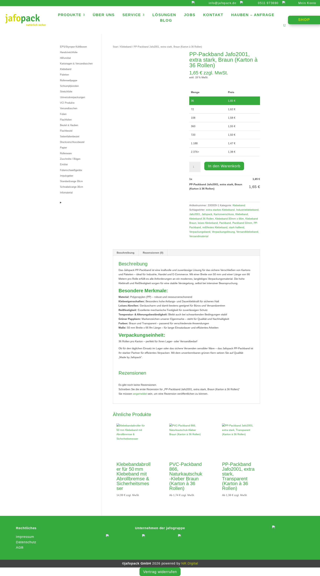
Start (115, 46)
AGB (20, 547)
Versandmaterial (198, 236)
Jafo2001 (194, 214)
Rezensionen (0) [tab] (153, 252)
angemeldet (140, 393)
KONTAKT (213, 15)
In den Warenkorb (224, 166)
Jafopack (207, 214)
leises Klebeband (208, 222)
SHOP (304, 20)
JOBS (189, 15)
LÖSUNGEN (164, 15)
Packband (225, 222)
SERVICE (131, 15)
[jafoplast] (120, 539)
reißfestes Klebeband (214, 227)
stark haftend (236, 227)
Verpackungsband (199, 231)
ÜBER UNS (104, 15)
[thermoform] (192, 539)
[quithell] (156, 539)
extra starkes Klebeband (220, 209)
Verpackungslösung (223, 231)
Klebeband (125, 46)
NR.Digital (189, 563)
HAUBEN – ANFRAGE (252, 15)
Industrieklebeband (247, 209)
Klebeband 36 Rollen (201, 218)
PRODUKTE (69, 15)
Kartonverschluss (224, 214)
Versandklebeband (247, 231)
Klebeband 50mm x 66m (229, 218)
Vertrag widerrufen (160, 572)
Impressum (25, 537)
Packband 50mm (242, 222)
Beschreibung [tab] (125, 252)
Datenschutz (26, 542)
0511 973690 (268, 3)
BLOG (166, 20)
